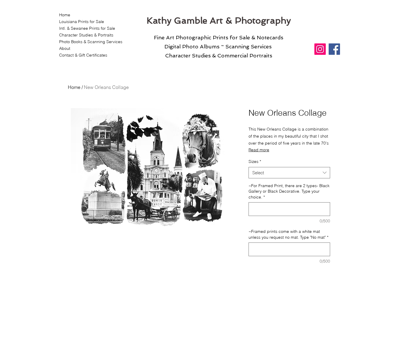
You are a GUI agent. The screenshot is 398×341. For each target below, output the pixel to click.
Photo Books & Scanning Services (87, 41)
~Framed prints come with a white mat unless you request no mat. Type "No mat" (288, 234)
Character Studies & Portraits (86, 35)
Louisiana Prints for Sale (81, 21)
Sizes (255, 161)
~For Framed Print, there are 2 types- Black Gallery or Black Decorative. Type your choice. (289, 191)
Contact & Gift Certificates (83, 55)
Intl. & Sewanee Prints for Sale (87, 28)
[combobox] (289, 172)
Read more (259, 149)
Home (64, 14)
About (64, 48)
